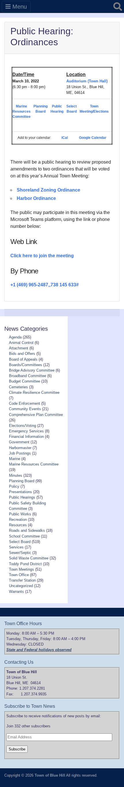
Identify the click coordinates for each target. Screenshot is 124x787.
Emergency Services (26, 431)
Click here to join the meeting (42, 255)
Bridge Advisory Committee (32, 370)
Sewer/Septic (20, 552)
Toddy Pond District (25, 564)
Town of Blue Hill (50, 775)
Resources (18, 525)
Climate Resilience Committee (34, 392)
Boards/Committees (25, 365)
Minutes (15, 475)
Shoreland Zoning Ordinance (48, 190)
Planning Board (21, 481)
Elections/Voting (22, 425)
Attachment (18, 348)
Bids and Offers (22, 353)
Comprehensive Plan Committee (36, 415)
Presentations (20, 492)
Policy (14, 486)
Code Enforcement (24, 403)
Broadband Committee (27, 376)
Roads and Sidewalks (27, 530)
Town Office (19, 575)
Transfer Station (22, 580)
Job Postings (20, 453)
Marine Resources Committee (21, 111)
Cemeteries (18, 387)
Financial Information (26, 436)
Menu (19, 6)
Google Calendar (92, 138)
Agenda (15, 337)
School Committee (24, 536)
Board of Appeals (23, 359)
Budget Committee (24, 381)
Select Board (20, 542)
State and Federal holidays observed (39, 650)
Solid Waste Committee (28, 558)
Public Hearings (22, 497)
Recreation (18, 519)
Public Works (20, 514)
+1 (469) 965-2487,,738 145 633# (44, 284)
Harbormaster (20, 448)
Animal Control (21, 342)
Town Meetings (21, 569)
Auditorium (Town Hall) (87, 81)
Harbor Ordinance (36, 198)
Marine (14, 459)
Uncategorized (21, 586)
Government (19, 442)
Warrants (16, 591)
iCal (64, 138)
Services (16, 547)
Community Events (25, 409)
